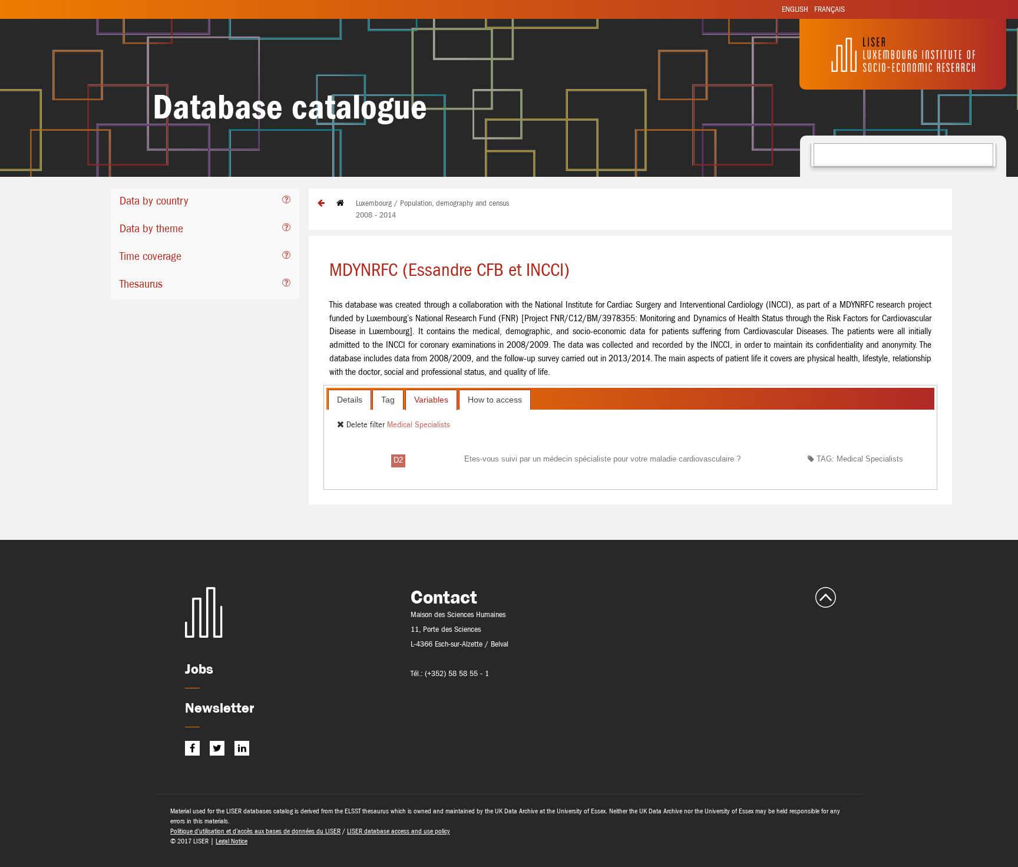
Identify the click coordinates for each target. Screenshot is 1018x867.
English (795, 9)
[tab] (205, 202)
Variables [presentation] (431, 399)
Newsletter (219, 707)
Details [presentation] (349, 399)
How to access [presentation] (495, 399)
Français (829, 9)
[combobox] (903, 155)
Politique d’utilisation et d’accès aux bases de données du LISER (255, 831)
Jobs (199, 668)
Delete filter (365, 424)
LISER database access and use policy (398, 831)
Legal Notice (231, 841)
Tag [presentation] (388, 399)
